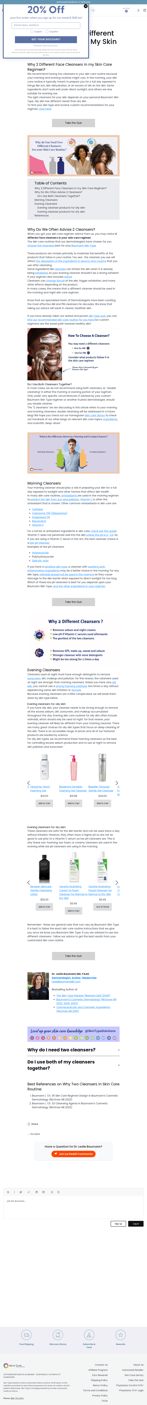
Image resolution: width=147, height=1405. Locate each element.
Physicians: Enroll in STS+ (130, 1385)
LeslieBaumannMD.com (66, 981)
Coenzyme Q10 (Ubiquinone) (49, 513)
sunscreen (33, 678)
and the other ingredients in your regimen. (79, 586)
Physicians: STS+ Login (131, 1390)
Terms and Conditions (95, 1390)
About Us (138, 1364)
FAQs (105, 1400)
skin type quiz (97, 316)
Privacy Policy (100, 1395)
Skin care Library (95, 415)
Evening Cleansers (46, 204)
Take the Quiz (73, 123)
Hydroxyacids (40, 553)
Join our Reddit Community (76, 1154)
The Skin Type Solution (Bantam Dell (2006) (83, 995)
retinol (68, 277)
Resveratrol (39, 521)
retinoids (60, 269)
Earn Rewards (100, 1375)
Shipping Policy (99, 1380)
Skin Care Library (134, 1375)
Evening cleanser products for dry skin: (61, 211)
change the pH (55, 280)
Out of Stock (102, 906)
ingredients (110, 419)
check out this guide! (104, 531)
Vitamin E (37, 525)
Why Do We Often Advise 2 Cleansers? (58, 192)
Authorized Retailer (133, 1370)
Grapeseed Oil (41, 517)
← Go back (33, 1134)
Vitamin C (86, 499)
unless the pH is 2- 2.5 (99, 535)
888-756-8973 (17, 1398)
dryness (76, 690)
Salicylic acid (40, 560)
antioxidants (69, 495)
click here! (45, 109)
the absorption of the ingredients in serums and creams (71, 261)
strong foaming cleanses (71, 686)
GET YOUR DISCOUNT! (46, 39)
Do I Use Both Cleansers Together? (58, 196)
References (42, 215)
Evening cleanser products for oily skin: (61, 207)
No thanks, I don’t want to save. (46, 46)
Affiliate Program (98, 1370)
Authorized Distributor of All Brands (73, 2)
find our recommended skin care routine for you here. (60, 320)
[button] (29, 784)
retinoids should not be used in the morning (66, 574)
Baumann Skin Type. (83, 245)
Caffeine (37, 509)
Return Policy (100, 1385)
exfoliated (41, 273)
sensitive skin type (56, 566)
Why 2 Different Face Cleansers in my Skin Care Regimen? (71, 188)
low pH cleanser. (39, 543)
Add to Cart (44, 803)
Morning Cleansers (46, 200)
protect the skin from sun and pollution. (55, 499)
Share (34, 1124)
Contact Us (101, 1364)
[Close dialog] (86, 6)
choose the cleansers (40, 245)
